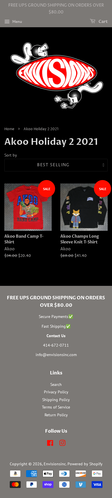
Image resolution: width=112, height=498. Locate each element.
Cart (103, 21)
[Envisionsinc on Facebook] (50, 444)
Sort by (10, 155)
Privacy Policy (56, 392)
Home (9, 129)
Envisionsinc (55, 463)
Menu (16, 21)
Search (56, 384)
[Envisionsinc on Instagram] (62, 444)
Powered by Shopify (85, 463)
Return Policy (56, 414)
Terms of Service (56, 407)
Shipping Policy (56, 399)
